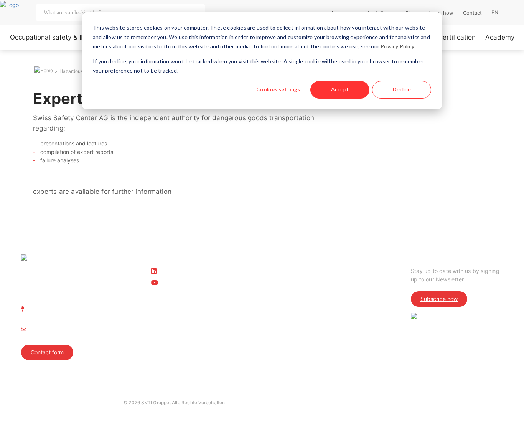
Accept (340, 89)
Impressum (33, 402)
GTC (103, 402)
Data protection (71, 402)
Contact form (47, 352)
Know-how (440, 12)
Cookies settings (278, 89)
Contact (472, 12)
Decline (402, 89)
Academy (499, 37)
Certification (457, 37)
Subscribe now (439, 299)
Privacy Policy (397, 46)
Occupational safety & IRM (50, 37)
